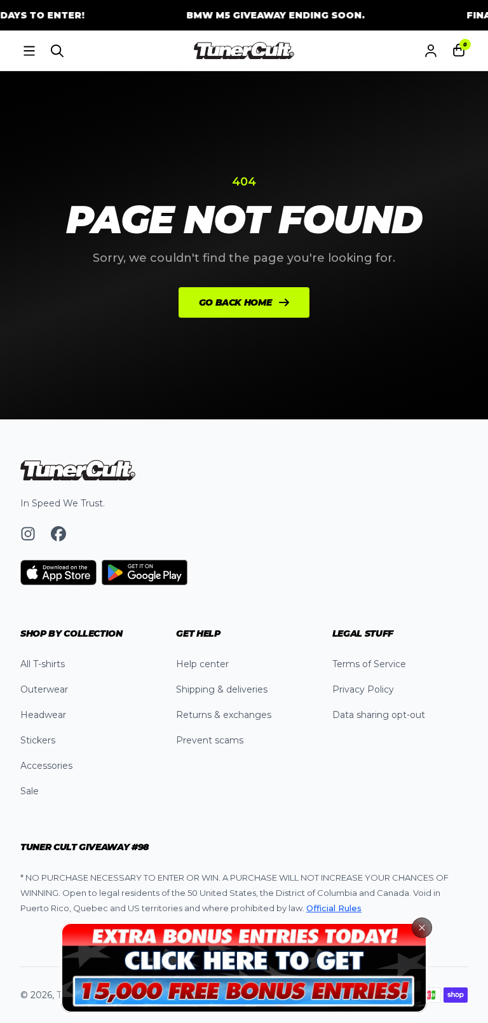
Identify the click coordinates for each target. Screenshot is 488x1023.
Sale (29, 791)
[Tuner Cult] (244, 51)
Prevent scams (209, 740)
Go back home (235, 302)
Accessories (46, 765)
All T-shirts (42, 664)
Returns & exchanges (223, 715)
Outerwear (44, 689)
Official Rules (334, 908)
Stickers (37, 740)
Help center (202, 664)
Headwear (43, 715)
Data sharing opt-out (378, 715)
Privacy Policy (363, 689)
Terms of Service (369, 664)
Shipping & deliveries (222, 689)
